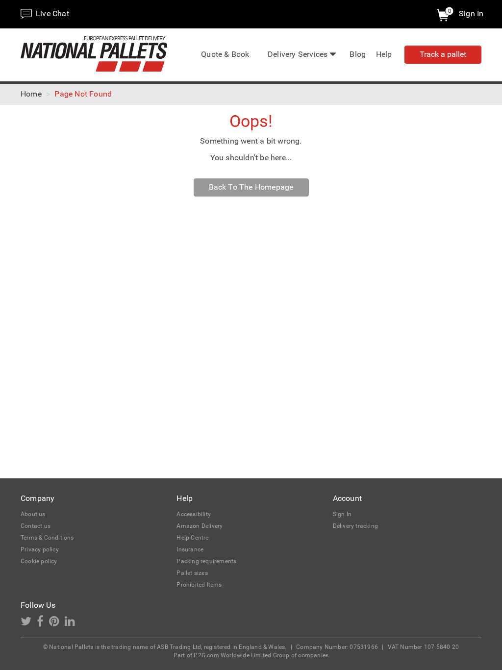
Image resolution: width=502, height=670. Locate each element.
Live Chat (51, 13)
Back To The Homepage (251, 187)
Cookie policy (39, 561)
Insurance (189, 549)
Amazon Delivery (199, 525)
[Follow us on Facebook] (43, 623)
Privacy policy (40, 549)
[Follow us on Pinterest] (57, 623)
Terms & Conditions (47, 537)
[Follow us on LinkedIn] (72, 623)
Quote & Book (225, 54)
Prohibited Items (199, 584)
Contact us (35, 525)
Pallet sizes (191, 573)
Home (31, 94)
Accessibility (193, 514)
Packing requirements (206, 561)
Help (384, 54)
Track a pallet (443, 54)
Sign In (471, 13)
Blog (358, 54)
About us (33, 514)
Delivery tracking (355, 525)
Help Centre (192, 537)
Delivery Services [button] (297, 54)
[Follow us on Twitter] (29, 623)
